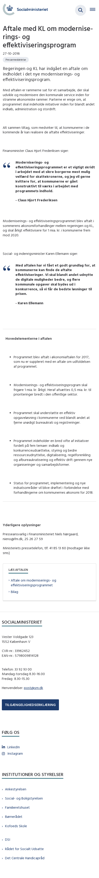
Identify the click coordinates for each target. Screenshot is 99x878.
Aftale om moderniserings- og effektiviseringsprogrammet (33, 582)
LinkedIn (13, 747)
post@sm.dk (33, 688)
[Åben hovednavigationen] (94, 10)
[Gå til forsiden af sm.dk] (24, 10)
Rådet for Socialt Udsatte (24, 849)
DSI (7, 839)
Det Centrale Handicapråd (24, 858)
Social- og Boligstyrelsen (24, 798)
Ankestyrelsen (15, 789)
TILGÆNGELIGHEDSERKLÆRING (30, 705)
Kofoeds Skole (16, 826)
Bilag (14, 592)
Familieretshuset (17, 807)
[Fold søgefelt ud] (80, 10)
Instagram (15, 753)
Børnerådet (13, 816)
